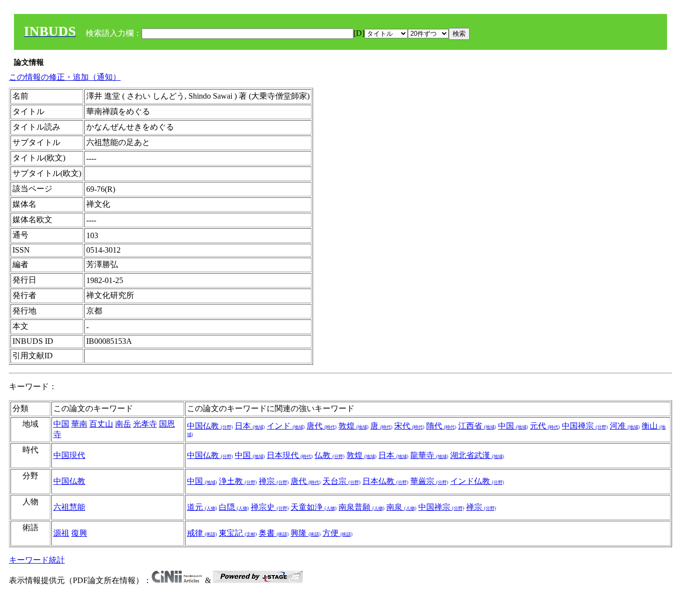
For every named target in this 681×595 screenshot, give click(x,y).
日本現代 (290, 455)
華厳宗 (429, 481)
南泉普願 (361, 507)
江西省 (477, 426)
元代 (545, 426)
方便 (337, 533)
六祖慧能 (69, 507)
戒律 (202, 533)
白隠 (234, 507)
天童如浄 (314, 507)
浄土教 (238, 481)
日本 (250, 426)
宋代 (409, 426)
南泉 (401, 507)
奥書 (274, 533)
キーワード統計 (37, 560)
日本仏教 (385, 481)
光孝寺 (145, 424)
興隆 (306, 533)
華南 (79, 424)
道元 (202, 507)
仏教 (329, 455)
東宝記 (238, 533)
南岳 (123, 424)
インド (286, 426)
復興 (79, 533)
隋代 (441, 426)
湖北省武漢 (477, 455)
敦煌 (353, 426)
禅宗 (274, 481)
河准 (625, 426)
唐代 (322, 426)
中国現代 (69, 455)
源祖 (61, 533)
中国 (61, 424)
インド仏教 (477, 481)
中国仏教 (210, 426)
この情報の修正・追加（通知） (65, 77)
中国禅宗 (585, 426)
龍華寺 (429, 455)
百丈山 (101, 424)
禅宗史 (270, 507)
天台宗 (341, 481)
